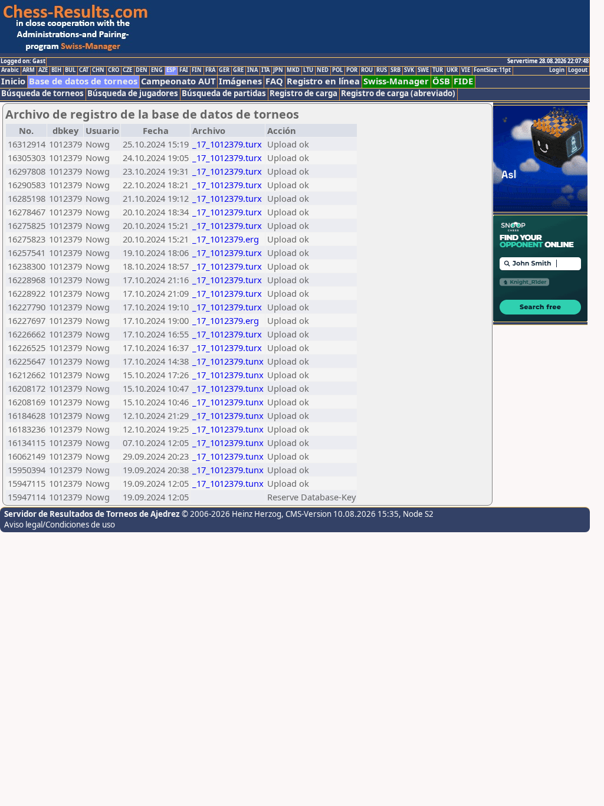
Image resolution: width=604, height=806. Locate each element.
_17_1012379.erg (225, 239)
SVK (409, 70)
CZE (127, 70)
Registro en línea (323, 81)
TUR (437, 70)
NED (323, 70)
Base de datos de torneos (83, 81)
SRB (395, 70)
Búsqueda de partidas (224, 94)
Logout (577, 70)
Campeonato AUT (178, 81)
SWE (423, 70)
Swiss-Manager (396, 81)
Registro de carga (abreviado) (398, 94)
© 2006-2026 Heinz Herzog (231, 514)
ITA (265, 70)
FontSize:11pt (492, 70)
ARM (28, 70)
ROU (367, 70)
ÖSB (441, 81)
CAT (83, 70)
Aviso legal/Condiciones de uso (59, 524)
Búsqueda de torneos (42, 94)
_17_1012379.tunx (228, 361)
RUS (381, 70)
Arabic (10, 70)
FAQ (274, 81)
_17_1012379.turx (227, 144)
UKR (452, 70)
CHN (98, 70)
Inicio (13, 81)
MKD (293, 70)
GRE (238, 70)
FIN (197, 70)
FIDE (463, 81)
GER (224, 70)
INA (252, 70)
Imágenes (240, 81)
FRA (210, 70)
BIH (56, 70)
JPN (278, 70)
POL (337, 70)
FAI (183, 70)
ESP (171, 70)
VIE (465, 70)
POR (351, 70)
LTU (308, 70)
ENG (157, 70)
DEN (141, 70)
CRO (113, 70)
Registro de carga (303, 94)
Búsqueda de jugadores (132, 94)
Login (556, 70)
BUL (70, 70)
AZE (43, 70)
